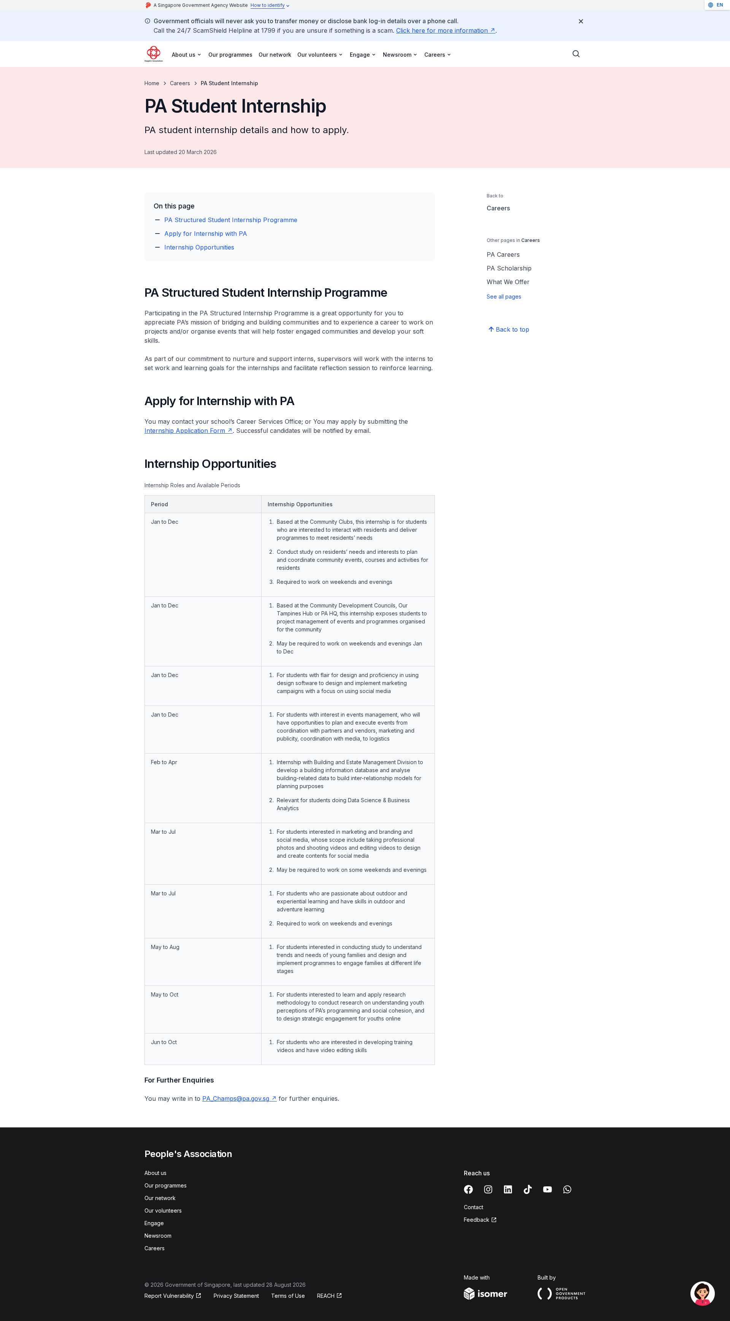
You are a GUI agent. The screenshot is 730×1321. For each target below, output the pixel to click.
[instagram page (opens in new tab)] (488, 1189)
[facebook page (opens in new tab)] (468, 1189)
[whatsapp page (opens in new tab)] (567, 1189)
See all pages (504, 296)
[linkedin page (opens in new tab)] (508, 1189)
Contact (473, 1207)
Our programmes (230, 54)
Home (151, 83)
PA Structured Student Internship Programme (230, 220)
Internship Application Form (188, 430)
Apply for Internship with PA (205, 233)
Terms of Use (288, 1295)
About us (155, 1173)
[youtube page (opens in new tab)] (547, 1189)
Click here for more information (445, 30)
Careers (180, 83)
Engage (154, 1223)
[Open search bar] (576, 54)
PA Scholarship (509, 268)
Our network (275, 54)
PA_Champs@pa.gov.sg (239, 1098)
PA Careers (503, 254)
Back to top (512, 329)
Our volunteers (163, 1210)
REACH (329, 1296)
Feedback (480, 1220)
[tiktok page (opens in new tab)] (527, 1189)
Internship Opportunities (199, 247)
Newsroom (157, 1235)
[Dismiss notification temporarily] (581, 21)
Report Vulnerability (169, 1296)
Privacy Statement (236, 1295)
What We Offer (508, 282)
